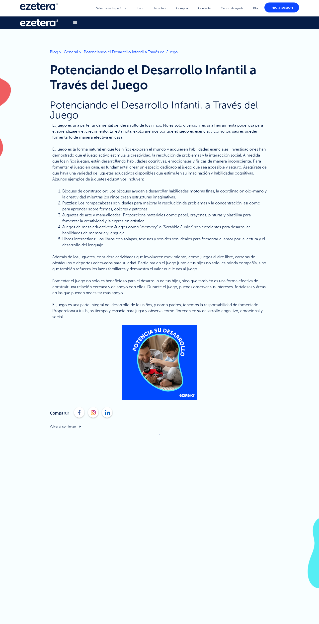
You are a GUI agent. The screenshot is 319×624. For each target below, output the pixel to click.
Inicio (140, 8)
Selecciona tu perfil (109, 8)
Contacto (204, 8)
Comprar (182, 8)
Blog (256, 8)
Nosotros (160, 8)
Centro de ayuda (232, 8)
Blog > (55, 52)
